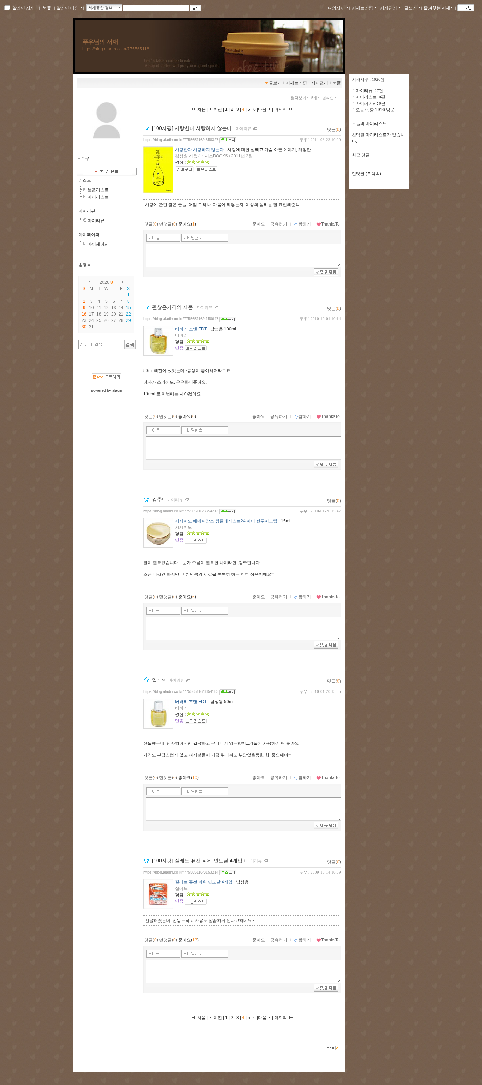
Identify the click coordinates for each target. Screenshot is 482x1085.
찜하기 (304, 224)
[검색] (130, 344)
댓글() (334, 129)
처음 (201, 109)
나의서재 (336, 8)
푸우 (303, 140)
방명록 (84, 264)
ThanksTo (330, 224)
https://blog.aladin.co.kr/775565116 (115, 49)
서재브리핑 (362, 8)
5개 (314, 98)
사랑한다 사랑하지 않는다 (199, 149)
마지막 (281, 109)
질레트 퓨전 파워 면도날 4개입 (204, 882)
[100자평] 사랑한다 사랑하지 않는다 (192, 128)
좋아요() (187, 224)
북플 (47, 8)
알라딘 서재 (23, 8)
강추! (157, 499)
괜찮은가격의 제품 (172, 307)
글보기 (275, 82)
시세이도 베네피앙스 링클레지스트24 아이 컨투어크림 (226, 520)
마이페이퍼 (89, 234)
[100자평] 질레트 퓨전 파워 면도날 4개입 (197, 860)
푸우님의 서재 (100, 41)
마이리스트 (98, 196)
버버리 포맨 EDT (191, 328)
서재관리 (388, 8)
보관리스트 (98, 189)
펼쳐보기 (298, 98)
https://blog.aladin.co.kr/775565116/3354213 (180, 511)
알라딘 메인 (67, 8)
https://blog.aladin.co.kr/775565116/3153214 (180, 872)
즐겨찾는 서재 (437, 8)
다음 (262, 109)
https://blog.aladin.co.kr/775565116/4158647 (180, 319)
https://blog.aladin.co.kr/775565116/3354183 (180, 691)
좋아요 (258, 224)
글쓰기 (410, 8)
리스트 (84, 180)
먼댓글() (168, 224)
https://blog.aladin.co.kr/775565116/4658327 (180, 140)
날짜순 (328, 98)
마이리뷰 (86, 211)
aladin (117, 390)
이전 (217, 109)
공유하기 (278, 224)
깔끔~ (158, 680)
